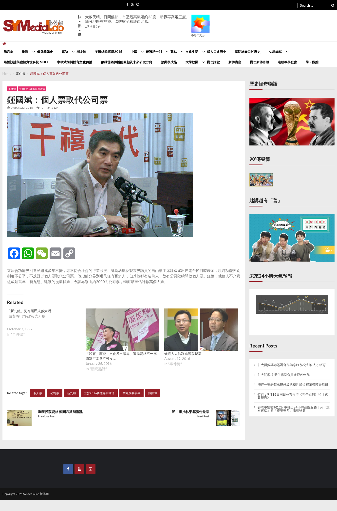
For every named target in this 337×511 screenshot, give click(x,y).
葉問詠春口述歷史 (248, 52)
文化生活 (192, 52)
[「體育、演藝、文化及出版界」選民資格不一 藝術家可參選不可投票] (122, 329)
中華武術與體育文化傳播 (74, 62)
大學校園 (192, 62)
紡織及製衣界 (131, 393)
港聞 (25, 52)
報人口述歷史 (216, 52)
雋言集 (8, 52)
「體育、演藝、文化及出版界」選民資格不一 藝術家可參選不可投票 (121, 356)
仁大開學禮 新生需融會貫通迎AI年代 (284, 370)
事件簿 (12, 88)
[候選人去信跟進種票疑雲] (201, 329)
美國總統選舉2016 (108, 52)
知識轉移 (275, 52)
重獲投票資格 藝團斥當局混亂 (60, 412)
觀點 (173, 52)
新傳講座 (234, 62)
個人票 (37, 393)
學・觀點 (312, 62)
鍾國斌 (152, 393)
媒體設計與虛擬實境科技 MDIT (26, 62)
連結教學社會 (287, 62)
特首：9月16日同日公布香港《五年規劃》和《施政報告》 (293, 392)
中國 (134, 52)
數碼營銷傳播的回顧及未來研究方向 (126, 62)
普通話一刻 (154, 52)
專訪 (65, 52)
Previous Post (46, 416)
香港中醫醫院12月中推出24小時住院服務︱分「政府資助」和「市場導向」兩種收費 (294, 405)
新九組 (71, 393)
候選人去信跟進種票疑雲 (183, 353)
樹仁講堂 (213, 62)
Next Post (203, 416)
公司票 (54, 393)
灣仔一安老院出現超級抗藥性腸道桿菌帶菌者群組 (293, 380)
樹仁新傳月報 (259, 62)
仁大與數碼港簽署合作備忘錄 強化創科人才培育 (292, 360)
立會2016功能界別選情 (32, 88)
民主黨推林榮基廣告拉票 (190, 412)
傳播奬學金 (45, 52)
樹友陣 (81, 52)
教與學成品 (169, 62)
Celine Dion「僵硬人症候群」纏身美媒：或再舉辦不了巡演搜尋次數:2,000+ (133, 21)
